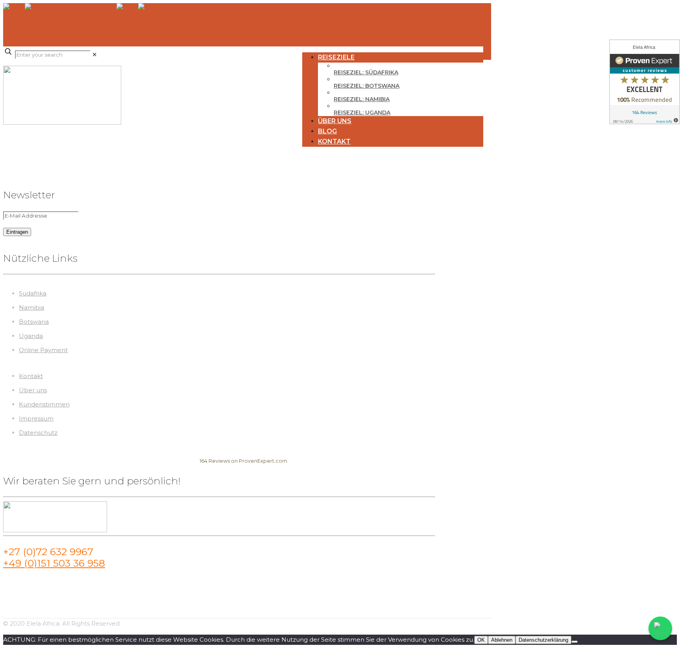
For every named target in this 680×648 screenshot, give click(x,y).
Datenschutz (38, 432)
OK (481, 640)
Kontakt (31, 376)
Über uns (33, 390)
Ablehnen (501, 640)
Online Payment (43, 350)
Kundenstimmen (44, 404)
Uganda (31, 336)
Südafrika (32, 293)
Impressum (36, 418)
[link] (94, 54)
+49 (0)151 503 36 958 (54, 563)
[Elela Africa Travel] (81, 24)
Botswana (34, 321)
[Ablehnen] (574, 642)
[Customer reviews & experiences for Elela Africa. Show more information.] (644, 81)
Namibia (31, 307)
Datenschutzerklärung (543, 640)
